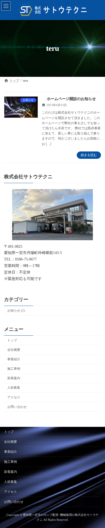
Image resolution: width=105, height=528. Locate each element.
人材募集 (13, 388)
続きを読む (89, 155)
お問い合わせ (17, 406)
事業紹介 (13, 359)
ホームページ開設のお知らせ (71, 99)
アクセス (13, 397)
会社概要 (13, 350)
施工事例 (13, 369)
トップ (12, 340)
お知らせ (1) (16, 310)
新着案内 (13, 378)
